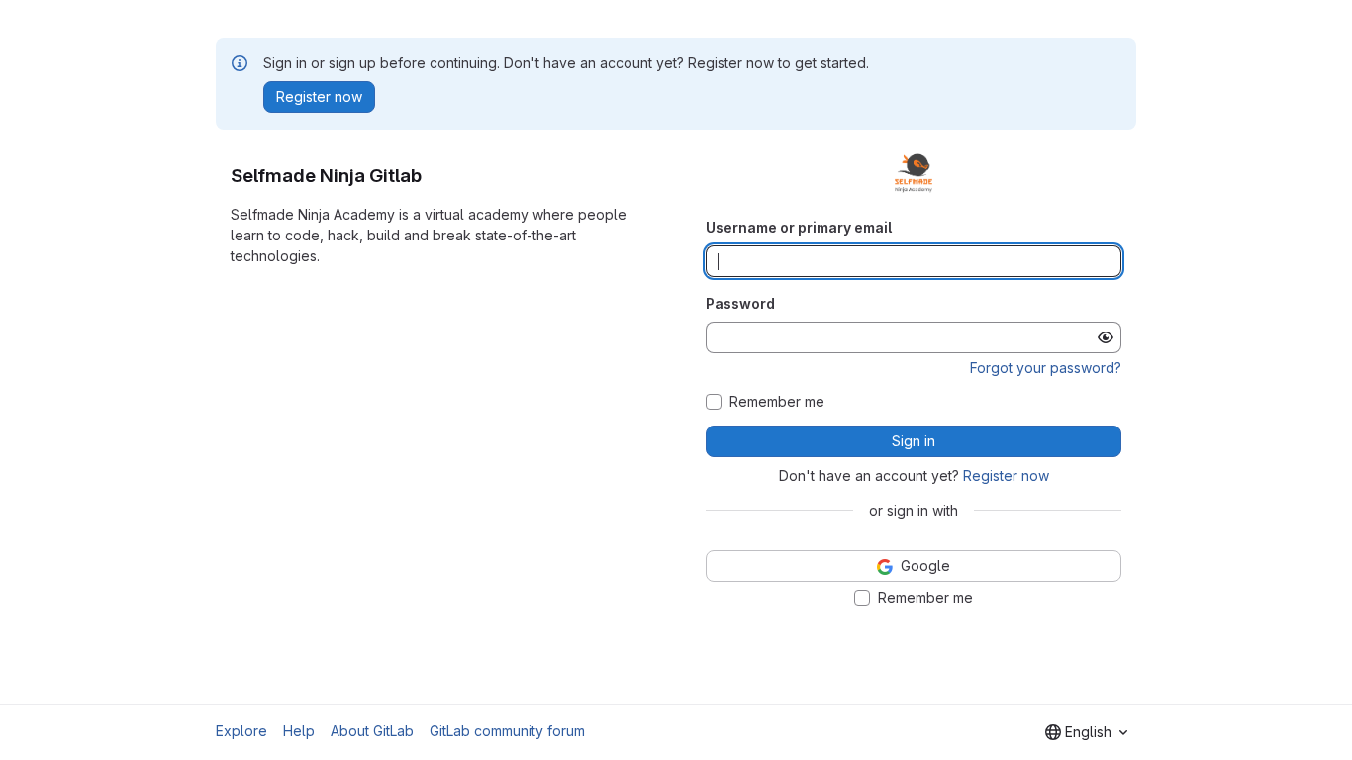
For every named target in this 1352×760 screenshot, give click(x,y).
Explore (241, 730)
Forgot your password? (1045, 367)
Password (740, 303)
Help (299, 730)
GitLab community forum (507, 730)
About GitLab (372, 730)
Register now (1006, 475)
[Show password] (1105, 337)
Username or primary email (799, 227)
